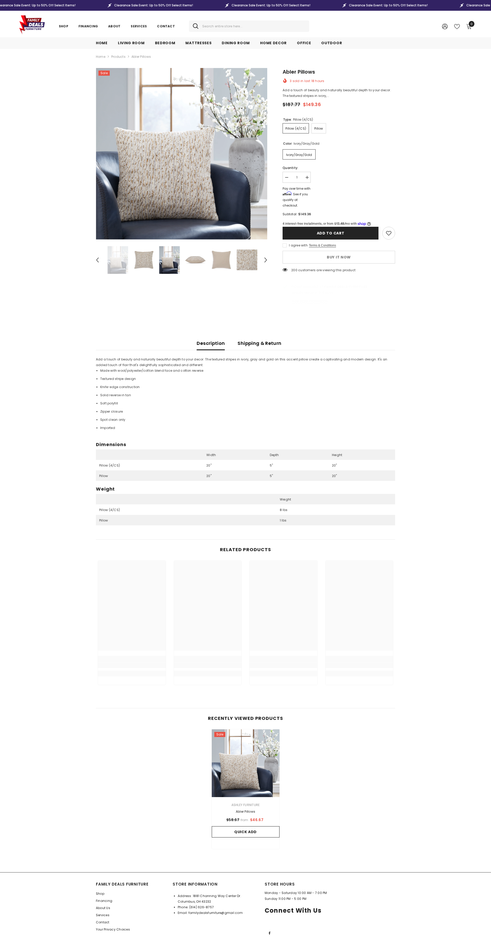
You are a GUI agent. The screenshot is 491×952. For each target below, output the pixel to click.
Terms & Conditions (322, 245)
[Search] (249, 26)
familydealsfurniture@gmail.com (215, 913)
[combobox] (253, 26)
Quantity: (290, 168)
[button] (97, 260)
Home (100, 56)
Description (211, 343)
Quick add (245, 831)
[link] (388, 233)
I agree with (298, 245)
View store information (310, 301)
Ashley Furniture (245, 805)
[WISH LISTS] (457, 26)
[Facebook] (269, 933)
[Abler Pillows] (246, 763)
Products (118, 56)
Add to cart (330, 233)
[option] (181, 154)
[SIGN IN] (445, 26)
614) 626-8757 (202, 907)
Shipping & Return (259, 343)
